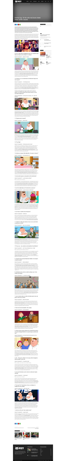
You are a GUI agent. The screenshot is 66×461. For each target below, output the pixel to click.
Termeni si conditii (40, 460)
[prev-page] (15, 440)
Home (15, 3)
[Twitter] (17, 24)
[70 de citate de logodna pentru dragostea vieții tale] (45, 30)
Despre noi (46, 460)
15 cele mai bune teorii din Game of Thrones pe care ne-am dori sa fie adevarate (18, 439)
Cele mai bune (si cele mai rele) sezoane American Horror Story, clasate (26, 439)
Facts (39, 1)
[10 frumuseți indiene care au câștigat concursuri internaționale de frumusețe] (48, 53)
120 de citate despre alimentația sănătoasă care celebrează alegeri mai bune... (34, 449)
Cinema (27, 1)
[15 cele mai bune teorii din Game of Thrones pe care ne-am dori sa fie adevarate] (18, 434)
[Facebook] (15, 24)
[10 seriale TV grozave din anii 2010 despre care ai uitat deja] (35, 434)
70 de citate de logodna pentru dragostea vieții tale (45, 35)
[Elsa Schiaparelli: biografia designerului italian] (42, 60)
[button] (50, 1)
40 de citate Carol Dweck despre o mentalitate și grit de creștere (33, 428)
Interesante (35, 1)
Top (48, 1)
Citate (31, 1)
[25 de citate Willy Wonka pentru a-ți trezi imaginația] (48, 60)
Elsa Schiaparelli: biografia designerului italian (42, 63)
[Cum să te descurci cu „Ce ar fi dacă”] (42, 47)
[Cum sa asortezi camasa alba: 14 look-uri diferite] (42, 44)
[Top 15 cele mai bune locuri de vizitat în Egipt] (42, 53)
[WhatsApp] (20, 24)
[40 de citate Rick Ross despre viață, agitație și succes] (29, 453)
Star (45, 1)
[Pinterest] (18, 24)
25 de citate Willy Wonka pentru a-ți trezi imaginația (48, 63)
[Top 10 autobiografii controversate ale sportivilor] (42, 40)
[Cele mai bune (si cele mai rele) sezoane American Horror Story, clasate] (26, 434)
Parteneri (43, 460)
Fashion (42, 1)
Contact (50, 460)
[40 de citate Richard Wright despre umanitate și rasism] (29, 456)
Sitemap (48, 460)
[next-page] (16, 440)
